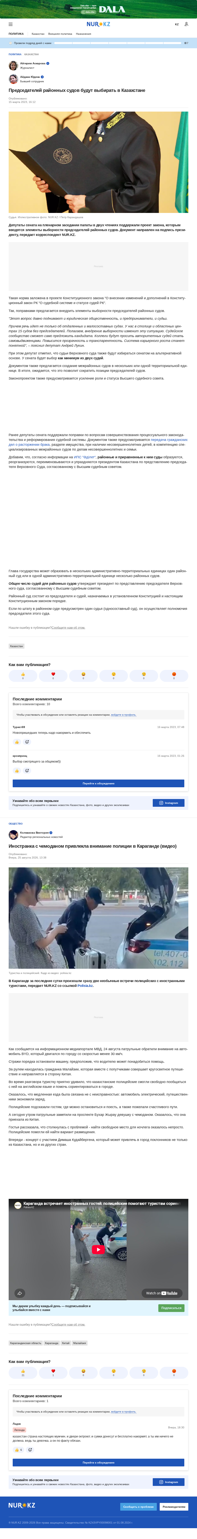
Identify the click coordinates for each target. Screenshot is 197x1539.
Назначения (83, 33)
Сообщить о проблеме (138, 1506)
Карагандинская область (25, 1343)
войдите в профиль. (123, 714)
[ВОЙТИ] (186, 24)
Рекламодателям (174, 1506)
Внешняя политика (60, 33)
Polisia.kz (85, 986)
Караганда (51, 1343)
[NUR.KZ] (98, 24)
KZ (177, 24)
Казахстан (38, 33)
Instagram (171, 802)
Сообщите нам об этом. (68, 627)
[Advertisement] (98, 266)
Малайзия (79, 1343)
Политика (16, 33)
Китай (65, 1343)
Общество (16, 823)
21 (23, 1375)
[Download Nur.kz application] (98, 9)
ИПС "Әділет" (85, 457)
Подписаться (171, 1308)
